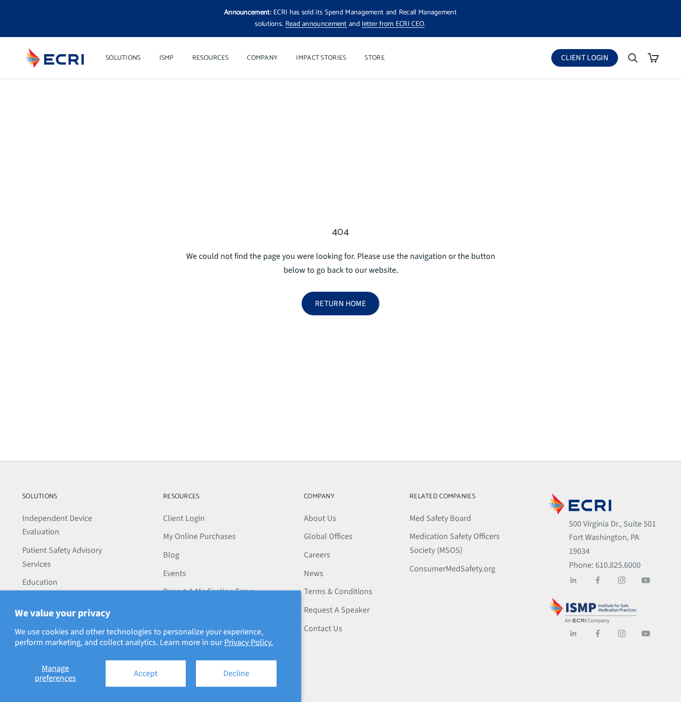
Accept (146, 673)
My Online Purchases (199, 536)
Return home (340, 303)
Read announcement (316, 24)
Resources (210, 57)
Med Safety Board (440, 518)
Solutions (123, 57)
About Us (320, 518)
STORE (375, 57)
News (313, 573)
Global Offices (328, 536)
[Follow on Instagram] (621, 580)
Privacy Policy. (248, 642)
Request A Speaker (337, 610)
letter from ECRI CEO (393, 24)
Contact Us (323, 628)
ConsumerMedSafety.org (452, 569)
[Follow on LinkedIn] (573, 580)
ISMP (166, 57)
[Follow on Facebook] (597, 580)
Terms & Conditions (338, 591)
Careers (317, 555)
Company (262, 57)
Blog (171, 555)
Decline (236, 673)
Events (174, 573)
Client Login (589, 59)
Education (39, 582)
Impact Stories (321, 57)
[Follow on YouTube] (645, 580)
